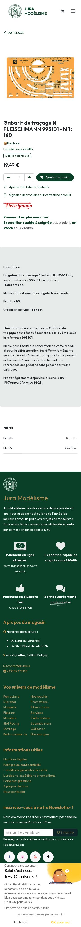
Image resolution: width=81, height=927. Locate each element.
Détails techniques (17, 155)
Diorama (9, 702)
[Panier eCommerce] (62, 10)
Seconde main (41, 723)
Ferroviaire (11, 696)
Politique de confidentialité (22, 765)
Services (37, 713)
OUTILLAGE (15, 33)
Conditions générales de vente (25, 770)
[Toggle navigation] (73, 11)
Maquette (10, 707)
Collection (38, 729)
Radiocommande (15, 734)
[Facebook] (9, 856)
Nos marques (40, 734)
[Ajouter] (29, 177)
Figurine (9, 713)
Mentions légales (15, 759)
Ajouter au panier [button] (57, 177)
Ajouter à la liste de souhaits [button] (29, 187)
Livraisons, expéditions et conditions (29, 776)
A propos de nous (16, 786)
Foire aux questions (17, 781)
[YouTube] (35, 856)
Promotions (39, 702)
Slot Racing (11, 723)
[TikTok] (48, 856)
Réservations (40, 707)
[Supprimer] (8, 177)
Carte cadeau (40, 718)
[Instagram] (22, 856)
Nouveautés (39, 696)
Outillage (9, 729)
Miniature (10, 718)
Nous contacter (14, 792)
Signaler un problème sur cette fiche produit (40, 195)
